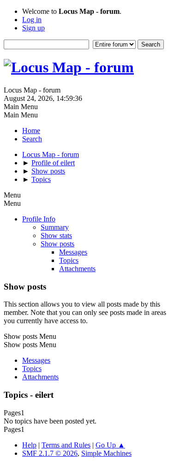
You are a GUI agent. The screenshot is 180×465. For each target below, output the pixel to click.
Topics (68, 260)
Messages (73, 252)
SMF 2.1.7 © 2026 (50, 453)
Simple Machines (106, 453)
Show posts (57, 244)
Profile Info (38, 219)
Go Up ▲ (110, 445)
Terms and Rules (66, 445)
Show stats (56, 235)
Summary (55, 227)
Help (29, 445)
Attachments (77, 269)
